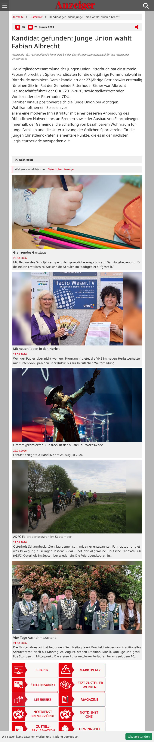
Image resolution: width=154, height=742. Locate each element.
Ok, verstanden (139, 736)
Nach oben (25, 159)
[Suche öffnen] (147, 5)
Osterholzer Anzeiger (61, 169)
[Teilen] (137, 27)
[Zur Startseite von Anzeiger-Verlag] (75, 5)
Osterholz (36, 17)
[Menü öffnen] (4, 5)
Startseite (18, 17)
